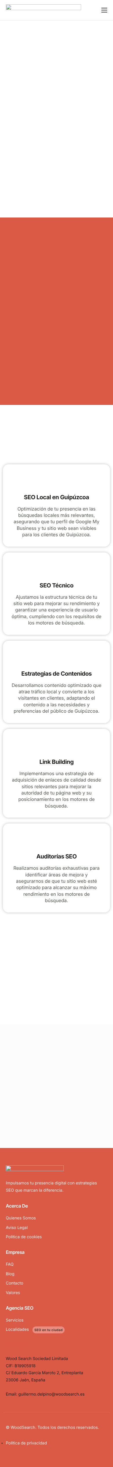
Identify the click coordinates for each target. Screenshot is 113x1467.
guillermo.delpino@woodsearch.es (51, 1394)
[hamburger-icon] (104, 10)
